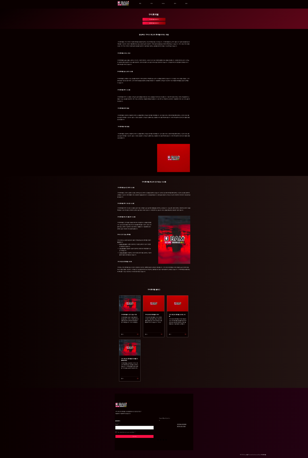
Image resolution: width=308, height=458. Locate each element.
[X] (163, 440)
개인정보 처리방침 (181, 424)
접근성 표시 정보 (181, 426)
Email (117, 424)
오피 (125, 60)
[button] (151, 3)
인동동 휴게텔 (122, 252)
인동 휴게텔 (122, 248)
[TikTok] (166, 440)
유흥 (128, 60)
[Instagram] (161, 440)
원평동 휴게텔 (122, 244)
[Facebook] (158, 440)
